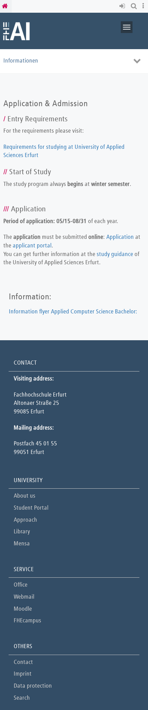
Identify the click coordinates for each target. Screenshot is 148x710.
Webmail (24, 597)
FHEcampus (27, 621)
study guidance (115, 254)
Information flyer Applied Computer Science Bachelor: (73, 312)
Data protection (33, 686)
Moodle (23, 609)
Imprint (23, 674)
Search (22, 698)
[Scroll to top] (125, 687)
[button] (123, 6)
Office (21, 585)
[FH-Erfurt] (16, 31)
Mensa (22, 544)
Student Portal (31, 508)
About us (24, 496)
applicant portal (32, 246)
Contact (23, 662)
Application (120, 237)
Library (22, 532)
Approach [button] (25, 520)
